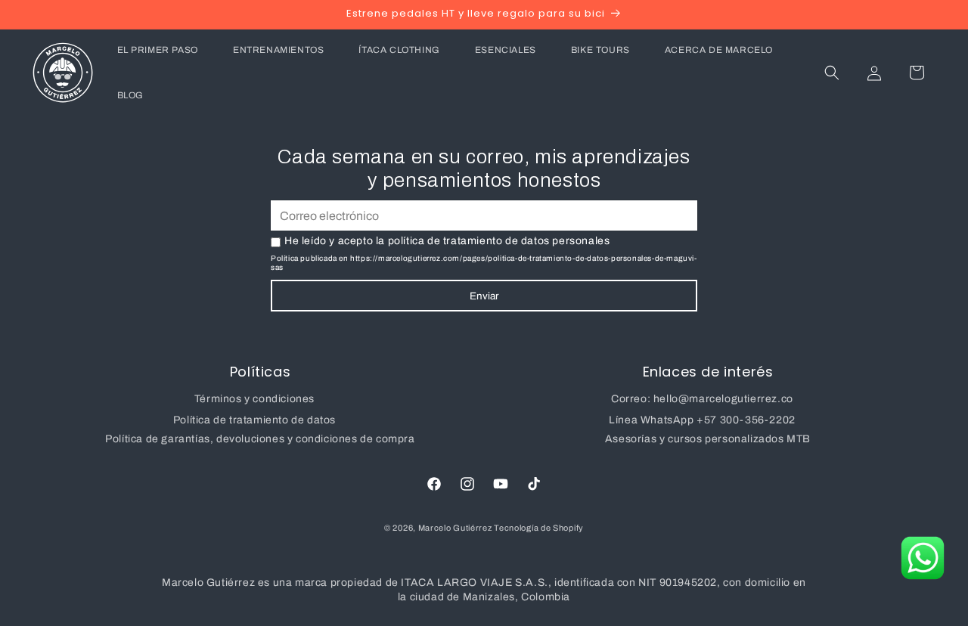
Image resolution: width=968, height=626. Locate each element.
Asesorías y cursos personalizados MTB (708, 439)
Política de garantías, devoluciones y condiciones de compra (259, 439)
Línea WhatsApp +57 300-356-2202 (702, 420)
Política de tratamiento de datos (254, 420)
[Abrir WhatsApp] (922, 558)
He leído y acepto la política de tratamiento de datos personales (447, 240)
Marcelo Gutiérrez (456, 527)
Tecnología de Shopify (539, 527)
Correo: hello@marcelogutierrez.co (702, 398)
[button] (832, 72)
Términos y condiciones (254, 398)
